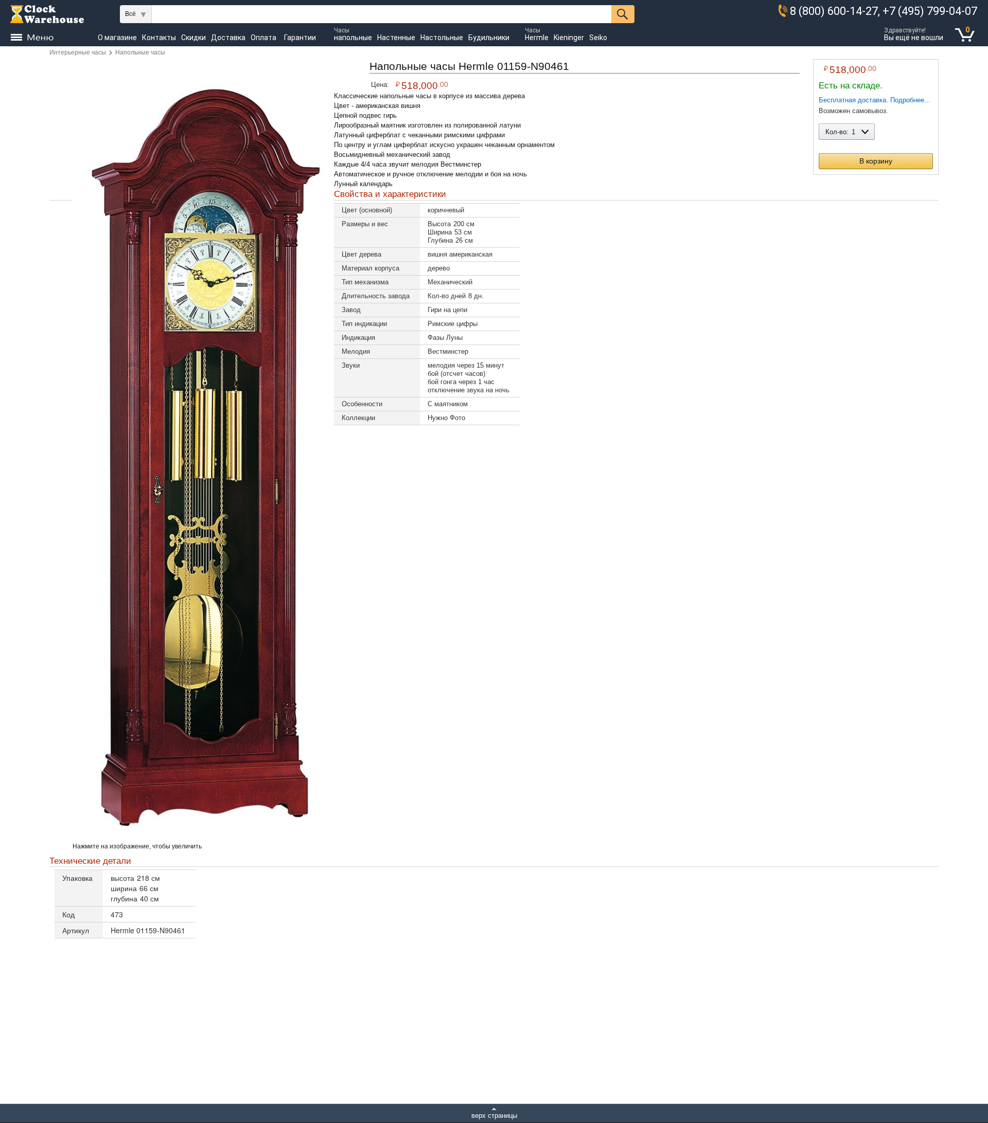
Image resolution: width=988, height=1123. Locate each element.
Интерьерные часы (77, 52)
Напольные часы (140, 52)
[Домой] (47, 14)
